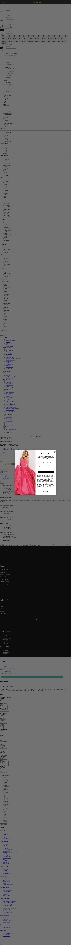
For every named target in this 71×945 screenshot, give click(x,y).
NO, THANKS (46, 491)
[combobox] (39, 462)
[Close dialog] (55, 452)
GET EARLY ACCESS (46, 472)
